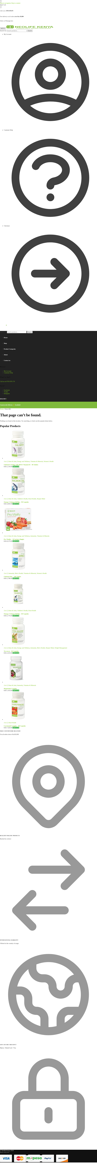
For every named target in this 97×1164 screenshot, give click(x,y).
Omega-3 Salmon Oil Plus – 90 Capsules (16, 502)
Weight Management (61, 648)
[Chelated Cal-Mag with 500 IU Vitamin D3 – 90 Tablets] (50, 444)
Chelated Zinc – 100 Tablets (12, 576)
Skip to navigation (5, 3)
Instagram (7, 393)
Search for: (3, 31)
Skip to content (15, 3)
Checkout (7, 226)
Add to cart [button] (16, 466)
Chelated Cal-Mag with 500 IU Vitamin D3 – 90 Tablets (21, 464)
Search (30, 31)
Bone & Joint (12, 461)
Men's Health (19, 573)
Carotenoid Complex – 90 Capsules (15, 726)
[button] (3, 325)
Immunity (33, 536)
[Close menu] (1, 1)
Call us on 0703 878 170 (7, 381)
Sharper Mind (41, 499)
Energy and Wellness (23, 461)
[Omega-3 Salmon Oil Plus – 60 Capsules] (50, 593)
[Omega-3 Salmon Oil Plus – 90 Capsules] (50, 481)
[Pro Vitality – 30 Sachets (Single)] (50, 519)
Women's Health (49, 461)
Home (2, 409)
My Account (7, 34)
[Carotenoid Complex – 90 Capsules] (50, 705)
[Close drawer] (1, 7)
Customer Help (8, 130)
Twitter (6, 392)
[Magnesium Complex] (50, 668)
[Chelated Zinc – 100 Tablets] (50, 556)
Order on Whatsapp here (6, 21)
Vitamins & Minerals (37, 461)
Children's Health (22, 499)
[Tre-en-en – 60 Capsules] (50, 631)
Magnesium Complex (10, 688)
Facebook (7, 390)
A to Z (6, 461)
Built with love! (4, 1152)
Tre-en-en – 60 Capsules (11, 651)
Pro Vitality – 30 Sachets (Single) (14, 539)
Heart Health (32, 499)
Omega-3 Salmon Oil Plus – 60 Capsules (16, 614)
